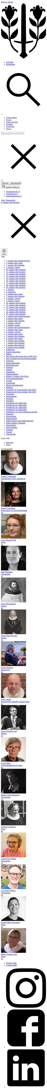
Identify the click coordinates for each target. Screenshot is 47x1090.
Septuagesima (11, 419)
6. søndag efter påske (14, 339)
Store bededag (11, 427)
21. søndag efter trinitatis (15, 305)
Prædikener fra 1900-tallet (16, 407)
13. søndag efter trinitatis (15, 276)
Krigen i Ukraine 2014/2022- (17, 376)
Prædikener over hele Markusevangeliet (21, 412)
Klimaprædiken (12, 374)
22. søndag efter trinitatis (15, 307)
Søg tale (5, 183)
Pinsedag (9, 399)
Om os (8, 129)
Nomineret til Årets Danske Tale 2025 (21, 392)
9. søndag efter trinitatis (15, 347)
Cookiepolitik (11, 965)
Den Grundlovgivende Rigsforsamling (21, 359)
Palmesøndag (11, 396)
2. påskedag (10, 292)
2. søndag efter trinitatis (15, 296)
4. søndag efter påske (14, 330)
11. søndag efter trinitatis (15, 272)
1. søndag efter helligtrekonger (18, 261)
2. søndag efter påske (14, 294)
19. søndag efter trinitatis (15, 287)
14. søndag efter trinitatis (15, 279)
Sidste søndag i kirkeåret (15, 423)
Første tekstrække (13, 363)
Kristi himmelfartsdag (14, 379)
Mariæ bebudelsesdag (14, 385)
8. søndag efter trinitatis (15, 345)
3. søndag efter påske (14, 319)
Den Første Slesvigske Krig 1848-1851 (21, 356)
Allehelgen (10, 350)
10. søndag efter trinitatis (15, 270)
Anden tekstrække (13, 352)
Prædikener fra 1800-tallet (16, 405)
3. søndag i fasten (13, 325)
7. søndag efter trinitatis (15, 343)
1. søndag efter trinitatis (15, 265)
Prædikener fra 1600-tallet (16, 403)
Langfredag (10, 383)
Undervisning (11, 118)
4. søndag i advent (13, 332)
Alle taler (9, 62)
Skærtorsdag (11, 425)
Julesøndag (10, 372)
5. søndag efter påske (14, 334)
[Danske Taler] (23, 58)
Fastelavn (10, 361)
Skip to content (7, 2)
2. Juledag (10, 290)
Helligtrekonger (12, 365)
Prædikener (10, 64)
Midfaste (9, 387)
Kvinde (9, 381)
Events (8, 120)
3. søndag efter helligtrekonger (18, 316)
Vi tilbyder (10, 126)
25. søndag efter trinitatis (15, 314)
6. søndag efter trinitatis (15, 341)
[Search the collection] (23, 111)
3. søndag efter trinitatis (15, 321)
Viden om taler (12, 122)
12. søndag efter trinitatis (15, 274)
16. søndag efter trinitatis (15, 281)
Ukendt (9, 432)
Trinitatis (9, 430)
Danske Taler (11, 963)
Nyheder (9, 124)
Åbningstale (11, 434)
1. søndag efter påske (14, 263)
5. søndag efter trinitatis (15, 336)
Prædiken (10, 401)
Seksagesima (11, 416)
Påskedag (10, 414)
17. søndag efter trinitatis (15, 283)
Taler (3, 200)
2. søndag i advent (13, 299)
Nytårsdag (10, 394)
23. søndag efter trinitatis (15, 310)
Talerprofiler (10, 200)
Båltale (9, 354)
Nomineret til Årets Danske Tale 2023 (21, 390)
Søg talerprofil (16, 183)
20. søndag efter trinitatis (15, 303)
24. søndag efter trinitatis (15, 312)
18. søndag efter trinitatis (15, 285)
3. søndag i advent (13, 323)
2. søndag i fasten (13, 301)
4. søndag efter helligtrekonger (18, 327)
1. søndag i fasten (13, 267)
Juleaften (9, 367)
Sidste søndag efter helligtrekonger (19, 421)
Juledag (9, 370)
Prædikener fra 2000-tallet (16, 410)
